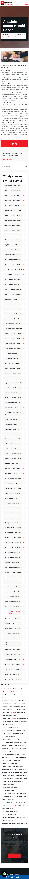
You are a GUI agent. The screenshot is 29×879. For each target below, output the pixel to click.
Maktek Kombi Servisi (21, 802)
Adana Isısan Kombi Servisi (12, 190)
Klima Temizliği (6, 691)
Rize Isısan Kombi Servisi (12, 449)
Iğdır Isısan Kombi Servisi (12, 562)
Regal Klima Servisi (7, 742)
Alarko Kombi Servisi (7, 769)
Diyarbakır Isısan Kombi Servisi (13, 289)
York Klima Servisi (7, 760)
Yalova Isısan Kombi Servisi (12, 567)
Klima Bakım (21, 688)
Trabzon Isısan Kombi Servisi (13, 488)
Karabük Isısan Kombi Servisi (13, 572)
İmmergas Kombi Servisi (8, 799)
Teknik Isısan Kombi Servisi (12, 664)
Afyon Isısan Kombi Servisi (12, 200)
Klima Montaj (15, 691)
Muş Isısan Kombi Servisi (12, 429)
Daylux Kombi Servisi (8, 784)
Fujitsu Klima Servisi (7, 724)
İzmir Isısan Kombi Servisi (12, 358)
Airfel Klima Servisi (7, 694)
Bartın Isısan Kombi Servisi (12, 552)
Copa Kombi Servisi (7, 781)
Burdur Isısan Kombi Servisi (12, 259)
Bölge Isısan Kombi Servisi (12, 649)
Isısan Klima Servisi (7, 730)
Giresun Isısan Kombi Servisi (13, 323)
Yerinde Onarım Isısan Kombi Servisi (13, 643)
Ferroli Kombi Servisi (7, 796)
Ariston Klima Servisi (20, 700)
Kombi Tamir (17, 65)
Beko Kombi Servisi (21, 775)
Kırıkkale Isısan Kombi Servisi (13, 537)
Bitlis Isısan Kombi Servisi (12, 249)
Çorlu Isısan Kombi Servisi (12, 606)
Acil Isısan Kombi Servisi (11, 618)
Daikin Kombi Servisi (19, 781)
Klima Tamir (13, 688)
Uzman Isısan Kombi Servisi (12, 628)
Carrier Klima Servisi (20, 709)
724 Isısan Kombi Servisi (11, 623)
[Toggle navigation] (26, 3)
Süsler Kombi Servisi (7, 808)
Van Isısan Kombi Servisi (12, 508)
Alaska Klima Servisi (7, 697)
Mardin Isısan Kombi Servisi (12, 419)
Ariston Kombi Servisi (8, 772)
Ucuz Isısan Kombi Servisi (12, 633)
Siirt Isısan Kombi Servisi (12, 463)
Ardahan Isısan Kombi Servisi (13, 557)
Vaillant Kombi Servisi (22, 817)
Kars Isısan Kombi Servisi (12, 363)
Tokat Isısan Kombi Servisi (12, 483)
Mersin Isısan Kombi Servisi (12, 348)
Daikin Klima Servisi (19, 712)
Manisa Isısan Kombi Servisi (12, 407)
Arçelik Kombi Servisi (20, 769)
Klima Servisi (4, 688)
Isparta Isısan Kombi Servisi (12, 343)
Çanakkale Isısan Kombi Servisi (13, 269)
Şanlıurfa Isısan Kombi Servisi (13, 498)
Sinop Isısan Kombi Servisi (12, 468)
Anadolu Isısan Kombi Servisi (15, 612)
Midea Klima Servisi (18, 733)
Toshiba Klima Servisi (8, 754)
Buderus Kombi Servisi (21, 778)
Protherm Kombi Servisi (8, 805)
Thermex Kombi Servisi (8, 817)
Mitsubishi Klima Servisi (8, 736)
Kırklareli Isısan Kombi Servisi (13, 378)
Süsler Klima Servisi (21, 748)
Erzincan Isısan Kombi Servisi (13, 304)
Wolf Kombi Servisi (22, 823)
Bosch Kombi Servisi (7, 778)
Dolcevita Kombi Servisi (8, 793)
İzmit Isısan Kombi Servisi (12, 596)
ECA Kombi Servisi (22, 793)
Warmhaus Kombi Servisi (9, 823)
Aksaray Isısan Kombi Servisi (13, 522)
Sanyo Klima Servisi (7, 745)
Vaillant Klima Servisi (7, 757)
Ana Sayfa (5, 34)
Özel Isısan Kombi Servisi (12, 669)
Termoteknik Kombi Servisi (9, 814)
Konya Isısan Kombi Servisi (12, 392)
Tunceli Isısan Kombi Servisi (12, 493)
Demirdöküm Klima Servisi (9, 715)
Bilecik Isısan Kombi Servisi (12, 240)
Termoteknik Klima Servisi (9, 751)
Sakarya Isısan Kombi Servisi (13, 453)
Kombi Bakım (24, 65)
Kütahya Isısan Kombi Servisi (13, 397)
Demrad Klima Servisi (8, 718)
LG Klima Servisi (6, 733)
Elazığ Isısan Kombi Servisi (12, 299)
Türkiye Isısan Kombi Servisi (18, 34)
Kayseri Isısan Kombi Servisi (13, 373)
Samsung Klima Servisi (20, 742)
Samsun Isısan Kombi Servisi (13, 458)
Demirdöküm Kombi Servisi (9, 787)
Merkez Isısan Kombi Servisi (12, 659)
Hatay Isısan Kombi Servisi (12, 338)
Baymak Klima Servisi (19, 703)
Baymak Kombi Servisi (8, 775)
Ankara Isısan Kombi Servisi (12, 215)
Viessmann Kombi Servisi (9, 820)
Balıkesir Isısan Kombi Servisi (13, 235)
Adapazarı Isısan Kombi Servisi (13, 592)
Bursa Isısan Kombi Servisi (12, 264)
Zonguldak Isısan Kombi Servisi (13, 518)
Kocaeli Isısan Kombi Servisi (12, 388)
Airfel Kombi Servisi (18, 766)
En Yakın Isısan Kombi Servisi (13, 679)
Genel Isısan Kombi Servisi (12, 654)
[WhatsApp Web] (4, 874)
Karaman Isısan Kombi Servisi (13, 532)
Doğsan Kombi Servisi (8, 790)
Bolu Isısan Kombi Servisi (12, 254)
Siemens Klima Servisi (8, 748)
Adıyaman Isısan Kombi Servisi (13, 195)
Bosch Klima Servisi (7, 709)
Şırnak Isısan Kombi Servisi (12, 547)
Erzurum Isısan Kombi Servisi (13, 309)
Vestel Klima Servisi (20, 757)
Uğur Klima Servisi (20, 754)
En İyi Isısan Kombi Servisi (12, 674)
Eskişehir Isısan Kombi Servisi (13, 314)
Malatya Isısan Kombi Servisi (13, 402)
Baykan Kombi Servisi (21, 772)
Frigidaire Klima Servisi (21, 721)
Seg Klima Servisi (19, 745)
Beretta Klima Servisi (19, 706)
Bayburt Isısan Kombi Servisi (13, 527)
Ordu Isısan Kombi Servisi (12, 444)
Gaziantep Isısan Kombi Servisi (13, 319)
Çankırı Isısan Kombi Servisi (12, 274)
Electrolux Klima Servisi (21, 718)
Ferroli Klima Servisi (7, 721)
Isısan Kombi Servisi (8, 65)
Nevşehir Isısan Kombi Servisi (13, 434)
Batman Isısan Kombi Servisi (13, 542)
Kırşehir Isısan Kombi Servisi (13, 383)
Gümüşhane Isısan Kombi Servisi (14, 328)
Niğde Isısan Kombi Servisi (12, 439)
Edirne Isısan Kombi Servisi (12, 294)
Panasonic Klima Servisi (8, 739)
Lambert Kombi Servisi (8, 802)
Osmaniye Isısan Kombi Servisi (13, 582)
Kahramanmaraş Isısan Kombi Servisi (13, 413)
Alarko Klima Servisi (19, 694)
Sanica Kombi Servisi (22, 805)
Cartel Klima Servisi (7, 712)
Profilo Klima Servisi (22, 739)
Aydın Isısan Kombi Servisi (12, 230)
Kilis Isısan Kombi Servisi (12, 577)
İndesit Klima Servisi (19, 730)
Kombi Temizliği (5, 67)
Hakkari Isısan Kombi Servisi (13, 333)
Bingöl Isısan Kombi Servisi (12, 245)
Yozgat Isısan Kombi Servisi (12, 513)
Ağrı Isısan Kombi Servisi (12, 205)
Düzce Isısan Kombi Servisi (12, 587)
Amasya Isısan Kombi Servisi (13, 210)
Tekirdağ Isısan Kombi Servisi (13, 478)
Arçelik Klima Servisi (7, 700)
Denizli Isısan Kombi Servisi (12, 284)
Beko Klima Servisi (7, 706)
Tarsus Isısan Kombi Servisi (12, 601)
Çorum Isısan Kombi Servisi (12, 279)
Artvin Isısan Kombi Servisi (12, 225)
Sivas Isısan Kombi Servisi (12, 473)
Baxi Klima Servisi (7, 703)
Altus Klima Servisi (20, 697)
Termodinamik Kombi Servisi (9, 811)
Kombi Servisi (17, 760)
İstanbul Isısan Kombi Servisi (13, 353)
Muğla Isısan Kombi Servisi (12, 424)
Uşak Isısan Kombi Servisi (12, 503)
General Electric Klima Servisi (10, 727)
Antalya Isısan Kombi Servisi (13, 220)
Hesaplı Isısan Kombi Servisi (13, 638)
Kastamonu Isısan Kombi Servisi (14, 368)
